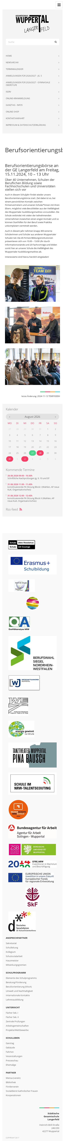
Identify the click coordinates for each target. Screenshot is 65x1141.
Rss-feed (14, 509)
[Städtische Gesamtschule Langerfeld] (32, 23)
